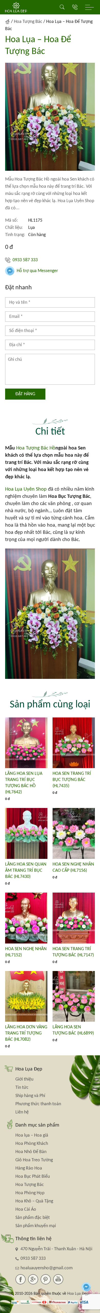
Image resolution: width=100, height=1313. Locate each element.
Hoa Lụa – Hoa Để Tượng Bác (38, 45)
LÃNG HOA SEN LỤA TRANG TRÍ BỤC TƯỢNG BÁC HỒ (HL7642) (23, 783)
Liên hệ (22, 1112)
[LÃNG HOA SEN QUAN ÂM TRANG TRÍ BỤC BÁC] (26, 833)
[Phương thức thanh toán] (50, 1302)
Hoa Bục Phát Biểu (32, 1176)
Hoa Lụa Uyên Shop (26, 489)
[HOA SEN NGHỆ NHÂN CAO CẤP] (74, 833)
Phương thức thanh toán (38, 1104)
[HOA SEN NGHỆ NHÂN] (26, 918)
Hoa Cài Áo (25, 1209)
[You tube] (58, 1279)
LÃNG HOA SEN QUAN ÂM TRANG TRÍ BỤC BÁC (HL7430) (25, 870)
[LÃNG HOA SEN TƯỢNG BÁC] (74, 996)
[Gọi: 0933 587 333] (75, 7)
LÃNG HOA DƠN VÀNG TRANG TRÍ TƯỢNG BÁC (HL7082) (26, 1033)
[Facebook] (20, 1279)
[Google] (33, 1279)
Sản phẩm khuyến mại (35, 1226)
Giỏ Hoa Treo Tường (34, 1160)
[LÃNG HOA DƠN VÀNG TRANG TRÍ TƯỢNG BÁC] (26, 996)
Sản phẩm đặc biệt (32, 1217)
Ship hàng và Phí (30, 1095)
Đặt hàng (25, 394)
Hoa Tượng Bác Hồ (35, 448)
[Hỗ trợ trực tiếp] (86, 1287)
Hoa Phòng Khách (31, 1143)
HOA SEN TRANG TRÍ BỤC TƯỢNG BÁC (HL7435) (72, 779)
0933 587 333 (25, 260)
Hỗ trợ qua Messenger (37, 270)
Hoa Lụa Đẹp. (78, 1294)
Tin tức (21, 1087)
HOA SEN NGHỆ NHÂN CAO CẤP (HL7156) (73, 867)
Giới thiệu (24, 1079)
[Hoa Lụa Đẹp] (16, 7)
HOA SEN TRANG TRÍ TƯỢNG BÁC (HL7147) (73, 952)
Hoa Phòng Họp (29, 1193)
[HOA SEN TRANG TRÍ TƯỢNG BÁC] (74, 918)
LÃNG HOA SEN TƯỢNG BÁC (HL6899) (73, 1030)
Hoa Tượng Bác (28, 21)
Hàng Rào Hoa (28, 1168)
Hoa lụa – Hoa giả (31, 1135)
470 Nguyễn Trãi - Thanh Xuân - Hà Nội (56, 1249)
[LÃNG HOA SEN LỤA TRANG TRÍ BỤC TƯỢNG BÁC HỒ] (26, 742)
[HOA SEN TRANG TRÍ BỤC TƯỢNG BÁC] (74, 742)
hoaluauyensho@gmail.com (47, 1268)
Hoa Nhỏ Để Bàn (30, 1151)
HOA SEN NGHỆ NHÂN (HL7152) (26, 952)
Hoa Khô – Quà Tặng (34, 1201)
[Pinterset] (46, 1279)
